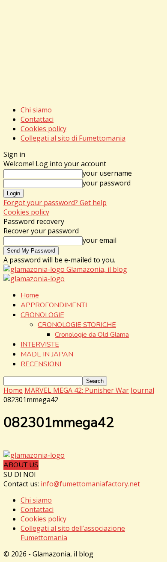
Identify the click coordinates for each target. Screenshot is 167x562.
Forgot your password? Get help (55, 202)
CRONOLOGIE (42, 315)
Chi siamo (36, 110)
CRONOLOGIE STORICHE (77, 325)
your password (107, 183)
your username (107, 173)
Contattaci (37, 119)
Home (30, 295)
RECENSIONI (41, 364)
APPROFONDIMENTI (54, 305)
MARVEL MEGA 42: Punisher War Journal (89, 390)
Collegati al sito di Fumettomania (73, 138)
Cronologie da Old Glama (92, 334)
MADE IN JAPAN (47, 354)
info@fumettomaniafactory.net (90, 483)
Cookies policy (43, 128)
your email (99, 240)
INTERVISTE (40, 344)
